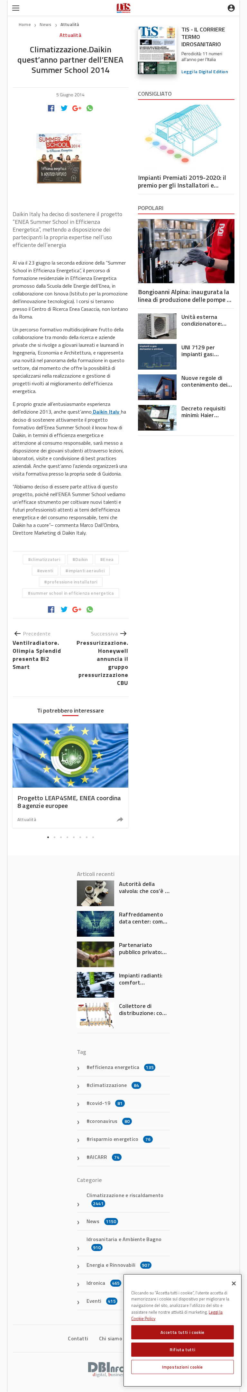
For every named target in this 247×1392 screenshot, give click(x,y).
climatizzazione (114, 1085)
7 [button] (86, 837)
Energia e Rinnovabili (118, 1265)
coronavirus (110, 1121)
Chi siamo (110, 1338)
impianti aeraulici (87, 570)
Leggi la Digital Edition (204, 71)
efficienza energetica (122, 1067)
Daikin (81, 559)
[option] (70, 776)
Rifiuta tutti (183, 1349)
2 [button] (54, 837)
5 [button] (73, 837)
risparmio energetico (120, 1139)
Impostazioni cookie (182, 1367)
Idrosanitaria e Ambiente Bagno (124, 1243)
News (46, 24)
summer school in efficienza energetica (72, 593)
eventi (46, 570)
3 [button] (61, 837)
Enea (108, 559)
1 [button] (48, 837)
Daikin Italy (106, 412)
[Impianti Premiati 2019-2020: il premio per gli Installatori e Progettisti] (186, 137)
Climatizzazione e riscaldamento (125, 1199)
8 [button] (93, 837)
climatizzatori (45, 559)
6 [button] (80, 837)
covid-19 (106, 1103)
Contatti (78, 1338)
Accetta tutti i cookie (182, 1332)
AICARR (104, 1157)
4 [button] (67, 837)
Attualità (69, 24)
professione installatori (72, 581)
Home (25, 24)
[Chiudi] (234, 1283)
